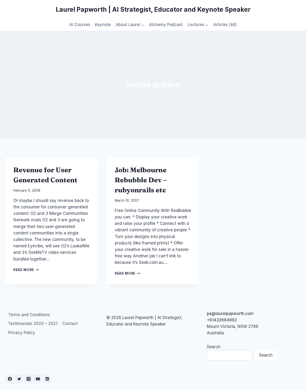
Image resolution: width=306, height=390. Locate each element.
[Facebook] (10, 379)
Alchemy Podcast (166, 24)
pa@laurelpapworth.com (230, 313)
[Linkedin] (47, 379)
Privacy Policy (21, 332)
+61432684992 (222, 320)
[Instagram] (28, 379)
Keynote (103, 24)
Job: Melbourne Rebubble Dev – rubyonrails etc (141, 180)
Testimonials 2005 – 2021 (32, 323)
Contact (70, 323)
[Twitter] (19, 379)
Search (213, 346)
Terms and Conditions (29, 314)
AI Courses (79, 24)
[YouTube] (38, 379)
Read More (26, 270)
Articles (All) (225, 24)
